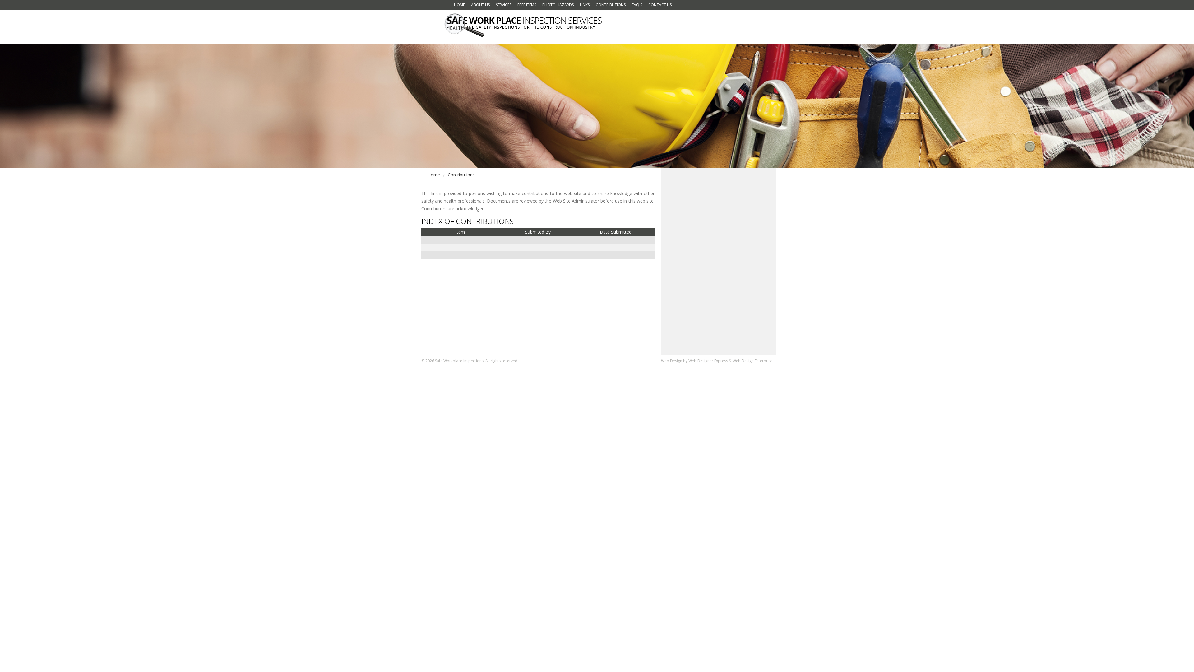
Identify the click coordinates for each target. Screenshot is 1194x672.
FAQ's (637, 4)
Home (459, 4)
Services (503, 4)
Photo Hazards (558, 4)
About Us (480, 4)
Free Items (526, 4)
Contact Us (660, 4)
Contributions (611, 4)
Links (585, 4)
